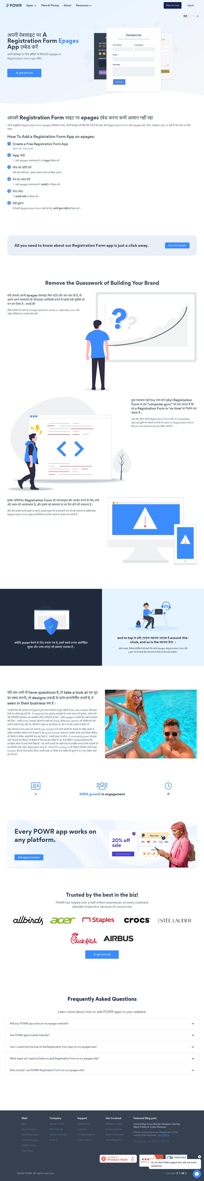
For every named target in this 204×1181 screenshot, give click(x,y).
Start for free (172, 5)
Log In (190, 5)
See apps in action (29, 857)
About (67, 5)
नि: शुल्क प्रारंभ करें (24, 73)
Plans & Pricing (50, 5)
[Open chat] (197, 1174)
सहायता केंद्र (166, 642)
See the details (177, 245)
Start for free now (23, 148)
